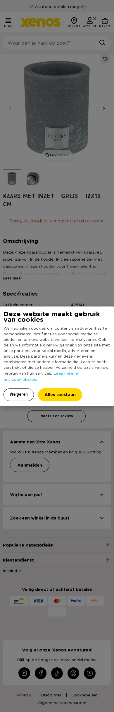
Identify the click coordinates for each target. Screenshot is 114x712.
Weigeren (19, 394)
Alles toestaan (60, 394)
